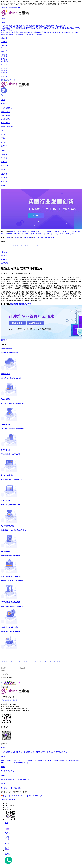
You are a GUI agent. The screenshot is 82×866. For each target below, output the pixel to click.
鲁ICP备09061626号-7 (34, 796)
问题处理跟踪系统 (18, 34)
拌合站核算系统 (49, 32)
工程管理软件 (28, 234)
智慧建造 (65, 234)
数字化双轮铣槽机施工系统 (64, 28)
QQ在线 (7, 807)
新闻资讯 (4, 51)
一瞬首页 (4, 19)
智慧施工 (52, 234)
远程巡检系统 (30, 34)
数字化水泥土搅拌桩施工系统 (44, 28)
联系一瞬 (4, 76)
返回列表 (4, 340)
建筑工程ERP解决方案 (9, 760)
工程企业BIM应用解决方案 (59, 760)
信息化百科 (5, 61)
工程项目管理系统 (71, 231)
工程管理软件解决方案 (41, 760)
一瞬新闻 (4, 55)
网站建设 (4, 799)
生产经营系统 (73, 32)
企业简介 (4, 68)
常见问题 (4, 59)
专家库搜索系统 (6, 34)
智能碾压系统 (29, 28)
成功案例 (4, 42)
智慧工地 (45, 234)
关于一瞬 (4, 65)
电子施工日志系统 (58, 26)
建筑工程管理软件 (29, 231)
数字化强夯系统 (24, 32)
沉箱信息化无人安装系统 (9, 32)
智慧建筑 (71, 234)
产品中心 (11, 7)
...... (2, 130)
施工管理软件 (37, 234)
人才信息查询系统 (17, 28)
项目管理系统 (12, 234)
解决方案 (17, 7)
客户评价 (4, 47)
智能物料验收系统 (36, 32)
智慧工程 (58, 234)
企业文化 (4, 71)
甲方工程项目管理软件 (25, 760)
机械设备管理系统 (61, 32)
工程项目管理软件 (58, 231)
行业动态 (4, 57)
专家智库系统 (27, 26)
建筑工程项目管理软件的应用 (43, 237)
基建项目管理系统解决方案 (18, 763)
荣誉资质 (4, 73)
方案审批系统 (17, 26)
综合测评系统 (37, 26)
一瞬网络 (12, 799)
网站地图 (4, 7)
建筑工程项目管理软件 (44, 231)
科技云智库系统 (6, 26)
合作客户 (4, 45)
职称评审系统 (5, 28)
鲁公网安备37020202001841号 (13, 796)
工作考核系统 (47, 26)
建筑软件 (20, 234)
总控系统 (39, 34)
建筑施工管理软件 (16, 231)
